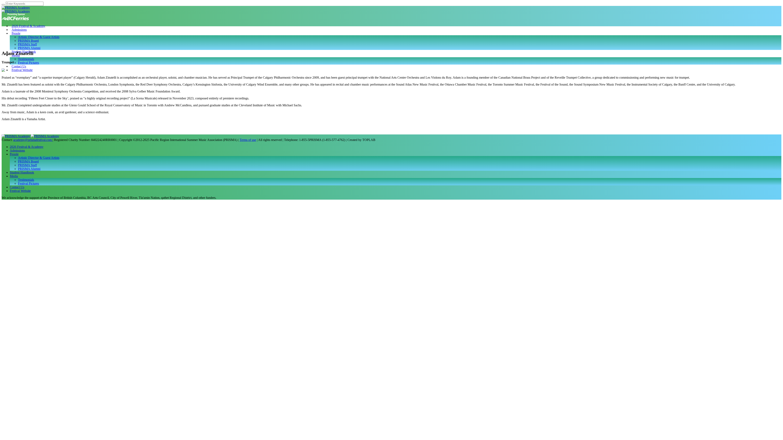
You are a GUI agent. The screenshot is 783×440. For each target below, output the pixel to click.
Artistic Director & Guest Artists (38, 158)
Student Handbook (22, 172)
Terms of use (248, 140)
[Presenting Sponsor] (15, 19)
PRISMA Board (28, 161)
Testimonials (26, 180)
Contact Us (17, 187)
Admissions (17, 150)
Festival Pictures (28, 183)
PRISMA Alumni (29, 168)
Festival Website (20, 190)
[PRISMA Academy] (16, 9)
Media (14, 176)
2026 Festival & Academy (26, 146)
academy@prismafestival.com (33, 140)
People (14, 154)
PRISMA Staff (27, 165)
